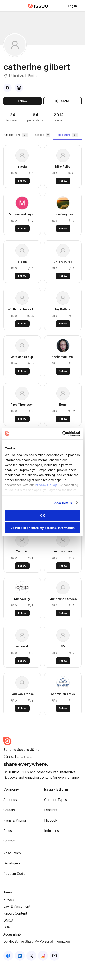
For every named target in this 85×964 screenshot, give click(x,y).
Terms (8, 892)
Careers (9, 810)
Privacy (9, 899)
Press (7, 831)
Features (50, 810)
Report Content (15, 913)
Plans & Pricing (14, 820)
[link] (72, 6)
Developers (11, 863)
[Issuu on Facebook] (8, 956)
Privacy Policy (46, 484)
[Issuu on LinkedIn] (20, 956)
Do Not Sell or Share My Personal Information (36, 941)
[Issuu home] (38, 6)
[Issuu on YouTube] (54, 956)
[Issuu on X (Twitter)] (31, 956)
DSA (6, 927)
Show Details (62, 503)
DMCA (8, 920)
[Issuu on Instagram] (43, 956)
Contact (9, 841)
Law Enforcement (16, 906)
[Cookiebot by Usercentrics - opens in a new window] (62, 433)
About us (10, 800)
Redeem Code (14, 873)
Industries (51, 831)
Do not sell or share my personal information (42, 527)
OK (42, 515)
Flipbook (50, 820)
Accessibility (12, 934)
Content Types (55, 800)
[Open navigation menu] (7, 6)
